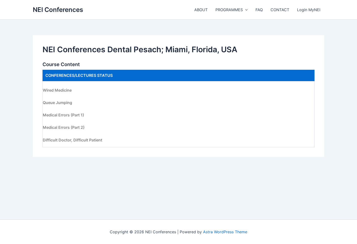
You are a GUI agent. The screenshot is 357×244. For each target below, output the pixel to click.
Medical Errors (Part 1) (63, 115)
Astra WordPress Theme (225, 231)
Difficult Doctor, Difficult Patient (72, 140)
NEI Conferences (58, 9)
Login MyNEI (308, 9)
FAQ (259, 9)
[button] (245, 9)
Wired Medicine (57, 90)
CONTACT (280, 9)
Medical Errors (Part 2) (64, 127)
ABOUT (201, 9)
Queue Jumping (57, 102)
